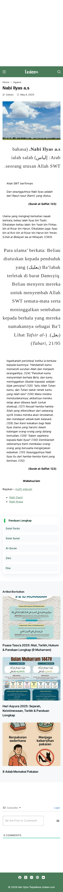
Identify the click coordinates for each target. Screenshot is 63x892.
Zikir (8, 558)
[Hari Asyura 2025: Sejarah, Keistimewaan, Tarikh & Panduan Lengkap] (31, 679)
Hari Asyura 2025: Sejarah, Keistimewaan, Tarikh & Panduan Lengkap (26, 710)
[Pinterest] (37, 877)
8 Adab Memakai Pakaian (20, 771)
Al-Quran (11, 548)
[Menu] (4, 71)
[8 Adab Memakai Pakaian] (31, 744)
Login (56, 807)
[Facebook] (19, 877)
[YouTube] (43, 877)
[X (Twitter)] (25, 877)
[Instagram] (31, 877)
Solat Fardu (13, 528)
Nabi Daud (16, 497)
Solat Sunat (13, 538)
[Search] (58, 71)
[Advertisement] (31, 33)
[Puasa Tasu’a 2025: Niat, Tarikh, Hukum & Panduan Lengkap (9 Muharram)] (31, 618)
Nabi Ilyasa (16, 501)
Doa (8, 568)
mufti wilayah (23, 489)
